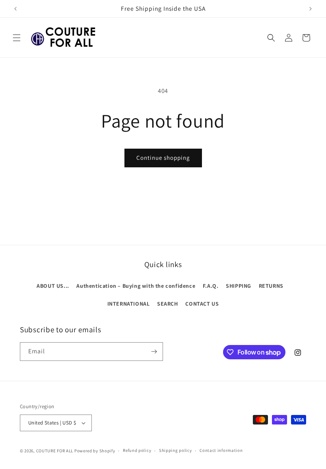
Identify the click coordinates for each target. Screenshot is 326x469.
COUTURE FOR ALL (55, 450)
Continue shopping (163, 157)
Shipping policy (175, 450)
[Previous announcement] (15, 8)
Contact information (221, 450)
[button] (16, 38)
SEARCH (167, 303)
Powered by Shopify (94, 450)
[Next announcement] (310, 8)
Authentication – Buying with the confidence (135, 285)
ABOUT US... (53, 285)
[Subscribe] (154, 351)
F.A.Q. (211, 285)
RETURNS (271, 285)
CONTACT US (202, 303)
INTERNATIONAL (128, 303)
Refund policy (137, 450)
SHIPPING (238, 285)
